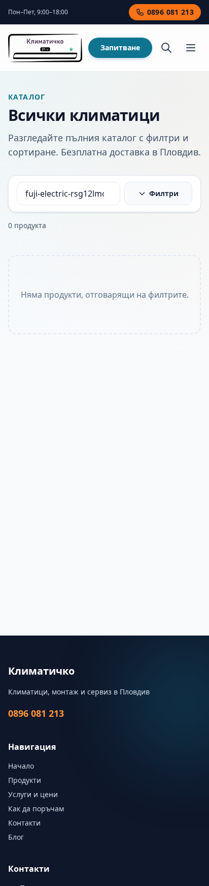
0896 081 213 (170, 12)
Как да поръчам (36, 808)
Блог (16, 837)
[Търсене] (166, 48)
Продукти (24, 780)
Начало (21, 766)
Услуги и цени (33, 794)
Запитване (120, 47)
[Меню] (191, 48)
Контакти (24, 823)
